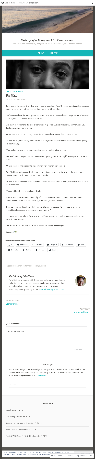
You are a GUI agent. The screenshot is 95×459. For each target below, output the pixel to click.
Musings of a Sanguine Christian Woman (47, 40)
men (20, 266)
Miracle (9, 410)
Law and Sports (12, 417)
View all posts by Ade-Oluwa (51, 289)
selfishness (27, 266)
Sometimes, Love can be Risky (18, 423)
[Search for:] (47, 385)
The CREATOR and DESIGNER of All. (21, 436)
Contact (54, 53)
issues (14, 266)
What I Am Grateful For (15, 430)
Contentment (12, 302)
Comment (78, 349)
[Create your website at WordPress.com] (47, 3)
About (41, 53)
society (35, 266)
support (42, 266)
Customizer (41, 376)
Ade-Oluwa (22, 99)
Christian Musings (14, 91)
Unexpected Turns (80, 310)
